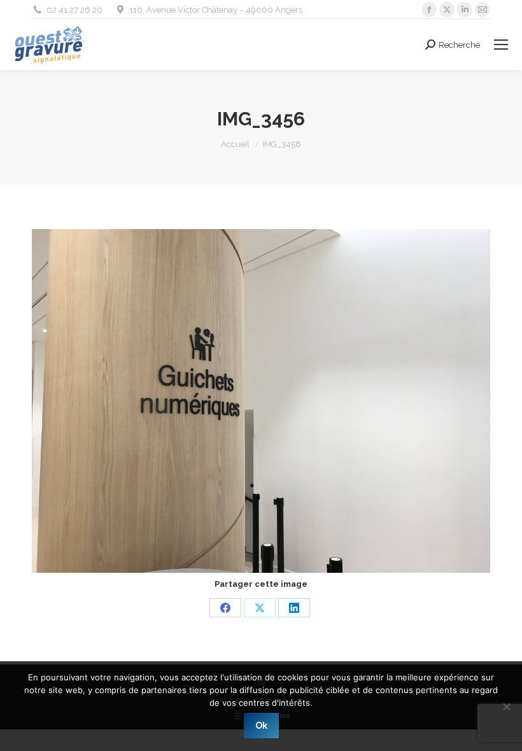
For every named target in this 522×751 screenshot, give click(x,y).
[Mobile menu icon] (501, 44)
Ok (261, 725)
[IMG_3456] (261, 401)
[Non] (506, 706)
